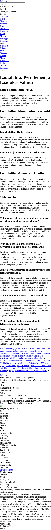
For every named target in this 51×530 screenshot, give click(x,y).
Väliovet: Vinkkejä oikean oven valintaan (25, 362)
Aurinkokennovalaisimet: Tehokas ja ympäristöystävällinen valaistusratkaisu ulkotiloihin (22, 357)
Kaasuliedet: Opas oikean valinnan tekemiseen (20, 361)
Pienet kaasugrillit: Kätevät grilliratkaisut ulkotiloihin (28, 365)
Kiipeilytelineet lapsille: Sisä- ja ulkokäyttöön (28, 370)
